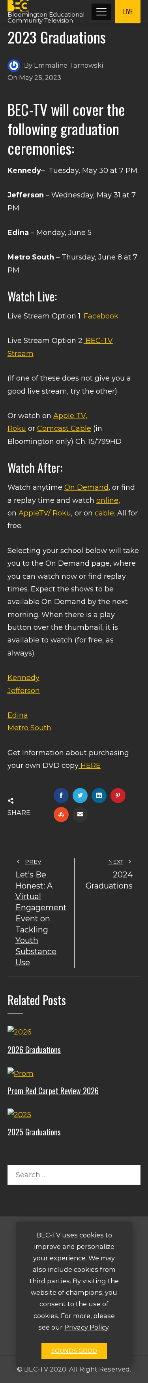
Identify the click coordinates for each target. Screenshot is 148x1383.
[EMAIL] (80, 814)
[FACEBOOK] (61, 795)
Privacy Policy (86, 1327)
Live (128, 11)
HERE (90, 765)
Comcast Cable (64, 428)
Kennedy (23, 677)
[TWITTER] (80, 795)
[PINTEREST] (118, 795)
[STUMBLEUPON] (61, 814)
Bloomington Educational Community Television (45, 17)
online (107, 500)
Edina (17, 715)
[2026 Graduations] (19, 1031)
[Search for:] (74, 1171)
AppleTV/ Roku (45, 513)
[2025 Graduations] (19, 1114)
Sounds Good (74, 1351)
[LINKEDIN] (99, 795)
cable (104, 513)
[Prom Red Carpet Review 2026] (20, 1073)
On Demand (86, 487)
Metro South (29, 728)
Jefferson (23, 690)
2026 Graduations (34, 1049)
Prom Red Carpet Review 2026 (53, 1091)
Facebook (101, 316)
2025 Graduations (34, 1132)
